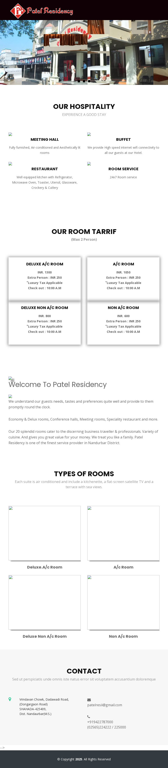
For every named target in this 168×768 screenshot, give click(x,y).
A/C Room (123, 264)
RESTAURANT (45, 169)
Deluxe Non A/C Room (44, 307)
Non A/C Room (123, 307)
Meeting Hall (45, 139)
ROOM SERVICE (123, 169)
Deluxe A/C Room (44, 264)
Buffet (123, 139)
